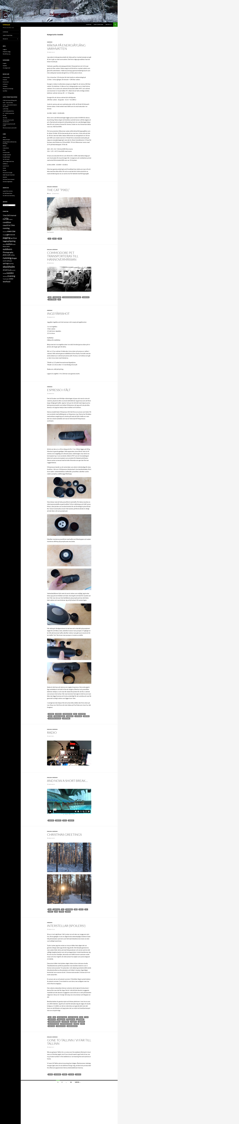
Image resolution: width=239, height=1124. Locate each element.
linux (15, 238)
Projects (108, 24)
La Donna (5, 84)
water (7, 279)
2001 (50, 1017)
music (13, 244)
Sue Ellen (5, 91)
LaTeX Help (5, 108)
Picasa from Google (7, 172)
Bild (50, 193)
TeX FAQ (5, 117)
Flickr (4, 150)
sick (4, 261)
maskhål (73, 1021)
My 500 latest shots (7, 193)
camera (11, 219)
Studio (10, 270)
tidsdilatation (61, 1026)
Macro (4, 244)
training (11, 276)
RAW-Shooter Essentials (9, 175)
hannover (86, 297)
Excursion (5, 231)
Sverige (4, 273)
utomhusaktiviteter (54, 718)
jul (63, 909)
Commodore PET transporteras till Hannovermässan (62, 256)
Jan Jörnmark (6, 159)
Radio (52, 732)
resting (12, 255)
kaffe (50, 716)
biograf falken (62, 1017)
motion (9, 244)
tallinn (71, 1074)
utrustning (66, 718)
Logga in (5, 49)
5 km (5, 215)
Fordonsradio (6, 77)
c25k (6, 218)
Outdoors (78, 716)
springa (6, 263)
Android (13, 215)
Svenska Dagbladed (7, 181)
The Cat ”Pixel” (58, 190)
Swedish (49, 42)
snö (76, 909)
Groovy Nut (6, 82)
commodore (56, 297)
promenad (69, 909)
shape (14, 258)
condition (7, 222)
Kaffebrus (5, 163)
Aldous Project (6, 139)
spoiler (76, 1023)
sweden (10, 273)
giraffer (51, 820)
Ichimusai (6, 25)
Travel (4, 279)
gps (8, 234)
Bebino (4, 145)
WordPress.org (6, 54)
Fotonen (5, 79)
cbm (50, 297)
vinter (61, 911)
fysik (86, 1017)
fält (75, 714)
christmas (56, 909)
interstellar (70, 1019)
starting (11, 263)
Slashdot (5, 177)
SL (6, 261)
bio (54, 1017)
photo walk (6, 255)
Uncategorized (6, 68)
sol (86, 909)
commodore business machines (71, 297)
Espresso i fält (58, 390)
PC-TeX (4, 115)
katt (54, 238)
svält (82, 1023)
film (81, 1017)
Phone (65, 1074)
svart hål (51, 1026)
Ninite (4, 168)
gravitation (61, 1019)
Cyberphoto (6, 148)
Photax (4, 170)
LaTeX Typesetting (98, 24)
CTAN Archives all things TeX (10, 100)
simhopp (71, 820)
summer (13, 270)
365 (8, 215)
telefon (78, 1074)
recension (81, 1021)
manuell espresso (59, 716)
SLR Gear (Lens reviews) (8, 179)
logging (6, 241)
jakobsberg (80, 1019)
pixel (60, 238)
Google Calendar (7, 154)
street (5, 270)
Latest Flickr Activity (8, 191)
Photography (8, 252)
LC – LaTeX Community (8, 113)
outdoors (7, 249)
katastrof (65, 1021)
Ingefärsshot (58, 313)
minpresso (70, 716)
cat (50, 238)
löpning (12, 241)
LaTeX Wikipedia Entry (8, 111)
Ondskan (5, 86)
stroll (50, 911)
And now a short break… (67, 781)
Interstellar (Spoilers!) (66, 926)
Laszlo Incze (6, 166)
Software (9, 261)
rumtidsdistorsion (66, 1023)
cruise (50, 1074)
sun (56, 911)
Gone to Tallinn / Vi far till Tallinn (69, 1041)
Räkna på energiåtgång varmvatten (66, 46)
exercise (11, 231)
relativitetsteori (53, 1023)
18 (71, 1082)
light (11, 238)
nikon (8, 246)
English (49, 186)
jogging (6, 237)
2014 (50, 909)
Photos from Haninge (8, 88)
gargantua (52, 1019)
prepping (86, 716)
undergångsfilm (72, 1026)
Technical (5, 276)
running (7, 257)
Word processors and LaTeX (10, 128)
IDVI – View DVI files (8, 102)
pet (59, 299)
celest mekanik (73, 1017)
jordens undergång (54, 1021)
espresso (58, 714)
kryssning (57, 1074)
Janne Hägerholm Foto (8, 161)
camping (51, 714)
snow (81, 909)
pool (64, 820)
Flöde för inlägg (6, 51)
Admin (4, 137)
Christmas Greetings (64, 834)
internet (12, 234)
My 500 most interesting (9, 195)
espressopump (68, 714)
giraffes (58, 820)
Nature (5, 246)
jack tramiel (52, 299)
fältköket (82, 714)
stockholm (9, 266)
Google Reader (6, 157)
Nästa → (78, 1082)
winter (68, 911)
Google (4, 234)
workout (6, 281)
